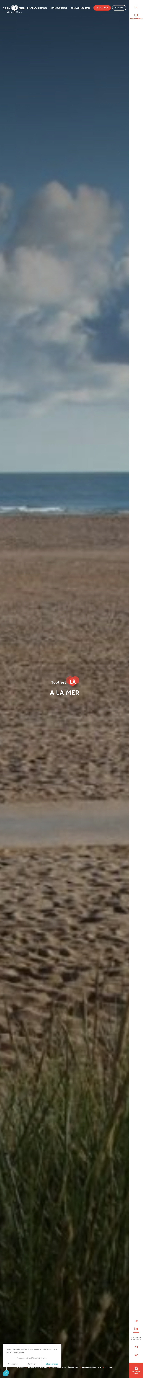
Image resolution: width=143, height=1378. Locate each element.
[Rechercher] (136, 7)
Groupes (119, 8)
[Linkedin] (136, 1328)
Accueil (20, 1368)
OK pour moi (52, 1364)
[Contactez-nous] (136, 1347)
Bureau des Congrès (37, 1368)
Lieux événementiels (91, 1368)
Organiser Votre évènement (65, 1368)
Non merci (12, 1364)
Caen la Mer (102, 8)
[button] (6, 1373)
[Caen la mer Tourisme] (14, 9)
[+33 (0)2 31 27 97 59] (136, 1355)
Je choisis (32, 1364)
